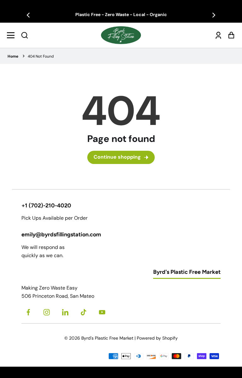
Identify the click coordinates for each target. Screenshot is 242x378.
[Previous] (29, 15)
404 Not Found (41, 56)
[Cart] (229, 35)
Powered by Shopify (157, 338)
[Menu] (12, 35)
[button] (24, 35)
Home (13, 56)
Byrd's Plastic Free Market (107, 338)
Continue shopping (117, 157)
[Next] (213, 15)
